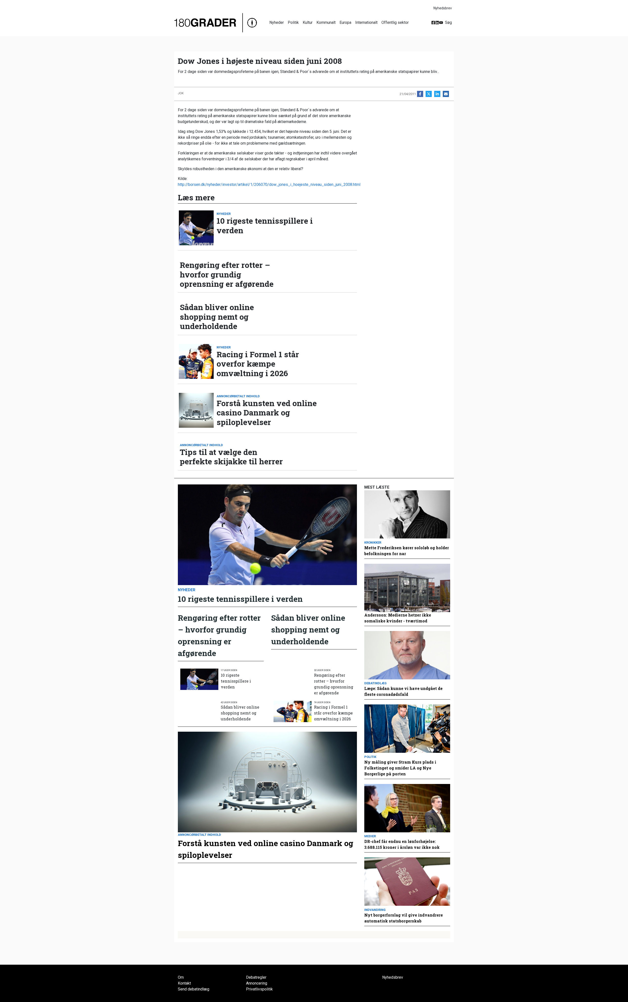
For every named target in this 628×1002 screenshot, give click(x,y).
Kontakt (184, 983)
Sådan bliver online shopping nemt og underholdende (217, 316)
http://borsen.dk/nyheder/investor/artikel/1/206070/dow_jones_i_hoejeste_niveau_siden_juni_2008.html (269, 184)
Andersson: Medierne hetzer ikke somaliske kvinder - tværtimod (397, 617)
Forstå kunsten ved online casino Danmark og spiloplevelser (267, 412)
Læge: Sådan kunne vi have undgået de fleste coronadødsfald (403, 691)
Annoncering (256, 983)
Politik (293, 22)
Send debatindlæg (193, 989)
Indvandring (375, 910)
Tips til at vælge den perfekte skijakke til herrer (231, 456)
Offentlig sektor (395, 22)
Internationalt (366, 22)
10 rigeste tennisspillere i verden (265, 225)
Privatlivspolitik (259, 989)
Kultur (308, 22)
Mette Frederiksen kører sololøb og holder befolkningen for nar (406, 550)
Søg (448, 22)
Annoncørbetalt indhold (238, 396)
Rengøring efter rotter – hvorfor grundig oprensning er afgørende (227, 274)
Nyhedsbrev (442, 8)
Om (181, 977)
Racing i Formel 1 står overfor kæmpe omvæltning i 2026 (258, 364)
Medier (370, 836)
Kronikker (372, 542)
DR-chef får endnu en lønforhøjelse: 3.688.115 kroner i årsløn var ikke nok (402, 844)
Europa (345, 22)
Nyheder (276, 22)
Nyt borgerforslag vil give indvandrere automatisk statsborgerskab (403, 917)
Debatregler (256, 977)
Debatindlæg (375, 683)
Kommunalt (326, 22)
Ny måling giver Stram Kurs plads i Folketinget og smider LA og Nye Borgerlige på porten (400, 767)
